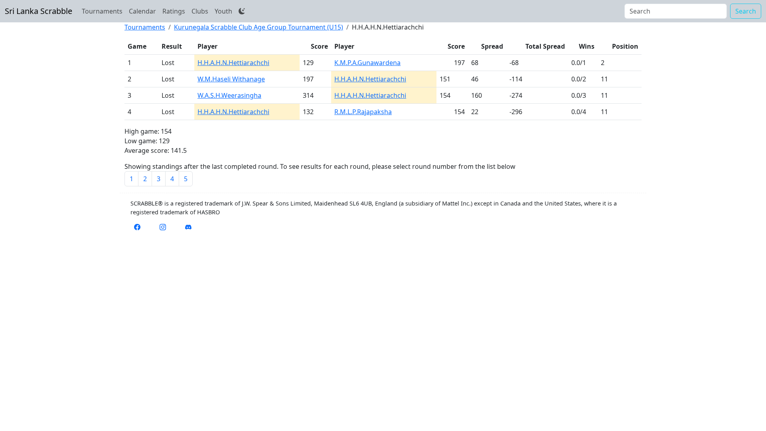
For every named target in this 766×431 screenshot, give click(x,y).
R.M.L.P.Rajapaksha (363, 111)
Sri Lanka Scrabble (38, 11)
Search (745, 11)
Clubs (200, 11)
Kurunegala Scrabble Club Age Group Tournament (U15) (258, 27)
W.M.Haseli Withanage (231, 79)
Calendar (142, 11)
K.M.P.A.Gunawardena (367, 62)
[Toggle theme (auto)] (241, 11)
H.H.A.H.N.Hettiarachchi (233, 62)
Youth (223, 11)
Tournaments (102, 11)
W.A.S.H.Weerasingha (229, 95)
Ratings (173, 11)
